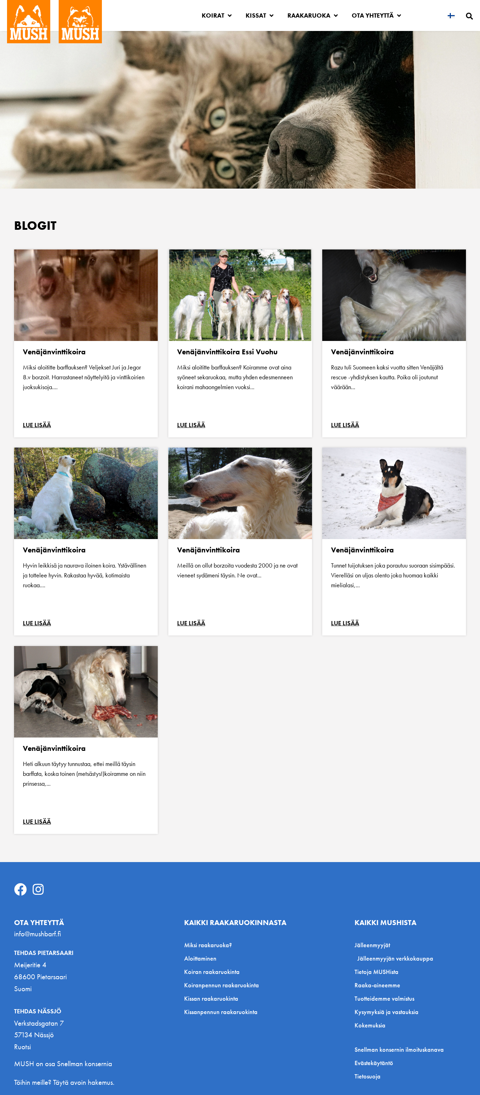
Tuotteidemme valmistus (384, 998)
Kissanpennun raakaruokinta (221, 1012)
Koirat (213, 15)
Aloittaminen (200, 958)
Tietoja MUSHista (376, 972)
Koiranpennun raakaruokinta (221, 985)
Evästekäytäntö (374, 1062)
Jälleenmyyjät (372, 945)
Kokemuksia (370, 1025)
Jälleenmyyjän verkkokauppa (395, 958)
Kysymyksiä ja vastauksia (387, 1012)
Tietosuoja (368, 1076)
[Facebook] (20, 889)
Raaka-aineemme (377, 985)
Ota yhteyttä (373, 15)
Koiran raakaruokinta (212, 972)
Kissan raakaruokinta (211, 998)
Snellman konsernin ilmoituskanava (399, 1049)
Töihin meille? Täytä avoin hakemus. (64, 1082)
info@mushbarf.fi (37, 933)
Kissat (256, 15)
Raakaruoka (308, 15)
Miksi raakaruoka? (208, 945)
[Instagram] (38, 889)
